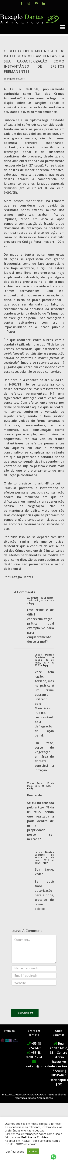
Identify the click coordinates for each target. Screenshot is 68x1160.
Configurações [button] (15, 1151)
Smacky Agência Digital (40, 1098)
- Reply (30, 603)
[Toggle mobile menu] (63, 27)
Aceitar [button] (33, 1151)
